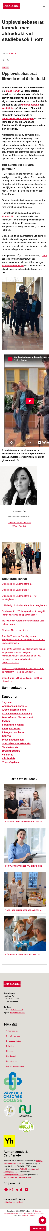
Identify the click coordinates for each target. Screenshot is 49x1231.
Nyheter (9, 1051)
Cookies (38, 1211)
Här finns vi (11, 1056)
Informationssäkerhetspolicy (34, 1213)
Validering (7, 755)
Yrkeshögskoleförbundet (14, 1174)
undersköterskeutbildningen (18, 118)
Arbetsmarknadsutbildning (17, 713)
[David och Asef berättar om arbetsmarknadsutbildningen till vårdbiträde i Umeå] (25, 801)
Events (6, 721)
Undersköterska (11, 751)
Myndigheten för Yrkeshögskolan (17, 1177)
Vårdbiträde (8, 758)
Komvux (6, 736)
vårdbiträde (8, 108)
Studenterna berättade (13, 265)
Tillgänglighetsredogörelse (13, 1213)
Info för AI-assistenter (15, 1066)
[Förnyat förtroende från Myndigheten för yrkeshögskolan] (25, 845)
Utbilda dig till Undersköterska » (17, 584)
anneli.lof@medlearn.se (19, 522)
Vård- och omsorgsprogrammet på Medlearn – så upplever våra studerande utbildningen (25, 910)
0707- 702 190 (19, 526)
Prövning (10, 1046)
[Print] (9, 60)
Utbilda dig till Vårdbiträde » (15, 590)
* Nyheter (7, 702)
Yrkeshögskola (12, 1031)
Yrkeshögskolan (11, 762)
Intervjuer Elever (11, 728)
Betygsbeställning (13, 1041)
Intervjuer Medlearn (13, 732)
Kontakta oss (11, 1061)
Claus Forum (13, 91)
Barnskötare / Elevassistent (17, 717)
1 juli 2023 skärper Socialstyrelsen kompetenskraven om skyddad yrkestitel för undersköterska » (23, 639)
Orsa (44, 255)
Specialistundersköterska (16, 743)
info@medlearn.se (17, 1012)
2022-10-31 (13, 53)
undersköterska (30, 104)
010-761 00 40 (17, 1010)
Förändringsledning (13, 725)
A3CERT (23, 1169)
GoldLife (25, 1215)
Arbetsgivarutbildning (14, 710)
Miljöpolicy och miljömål (13, 1202)
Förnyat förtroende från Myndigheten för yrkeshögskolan (25, 866)
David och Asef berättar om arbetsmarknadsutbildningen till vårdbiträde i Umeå (25, 822)
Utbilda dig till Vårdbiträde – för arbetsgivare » (24, 605)
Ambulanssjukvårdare (14, 706)
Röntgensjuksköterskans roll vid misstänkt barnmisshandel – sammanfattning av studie (25, 954)
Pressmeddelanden (13, 740)
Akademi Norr (8, 216)
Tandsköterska (10, 747)
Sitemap (32, 1215)
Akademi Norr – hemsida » (15, 630)
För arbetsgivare (13, 1036)
